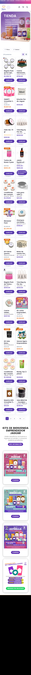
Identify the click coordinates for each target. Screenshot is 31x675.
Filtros (8, 49)
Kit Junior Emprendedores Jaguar (23, 312)
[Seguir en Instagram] (17, 662)
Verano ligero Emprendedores (23, 342)
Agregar (9, 80)
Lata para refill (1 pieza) (20, 194)
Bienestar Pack (7, 222)
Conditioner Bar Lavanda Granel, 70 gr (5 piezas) (9, 195)
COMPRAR (15, 480)
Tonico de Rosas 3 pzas (9, 161)
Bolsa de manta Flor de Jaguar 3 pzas (21, 254)
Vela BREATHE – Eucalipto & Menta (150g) (22, 402)
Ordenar (17, 49)
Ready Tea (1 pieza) (22, 373)
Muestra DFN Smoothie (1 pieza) (9, 402)
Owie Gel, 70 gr (8, 131)
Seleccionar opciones (21, 172)
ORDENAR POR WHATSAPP (15, 588)
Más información (15, 444)
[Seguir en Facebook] (13, 662)
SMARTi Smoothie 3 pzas (8, 101)
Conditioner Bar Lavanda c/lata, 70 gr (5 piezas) (9, 375)
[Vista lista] (26, 54)
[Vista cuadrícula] (23, 54)
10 (20, 418)
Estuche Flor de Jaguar (21, 100)
